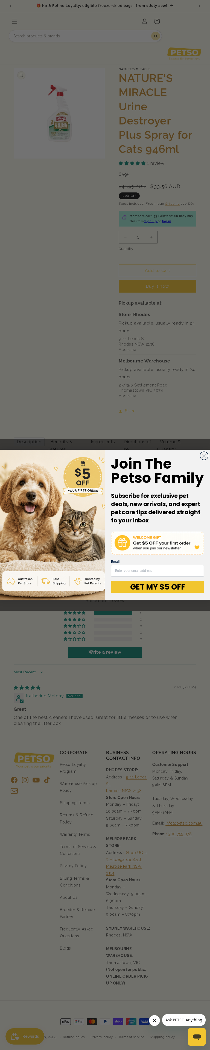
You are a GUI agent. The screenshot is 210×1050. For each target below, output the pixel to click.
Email (115, 562)
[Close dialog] (204, 456)
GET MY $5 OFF (157, 587)
